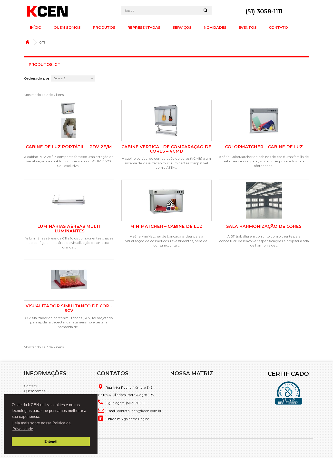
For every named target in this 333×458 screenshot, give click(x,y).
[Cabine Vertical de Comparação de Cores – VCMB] (166, 120)
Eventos (248, 27)
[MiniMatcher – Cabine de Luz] (166, 200)
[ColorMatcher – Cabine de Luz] (264, 120)
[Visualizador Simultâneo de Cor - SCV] (69, 280)
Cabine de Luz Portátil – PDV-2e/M (69, 147)
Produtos (104, 27)
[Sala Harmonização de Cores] (264, 200)
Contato (278, 27)
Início (35, 27)
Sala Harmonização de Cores (264, 226)
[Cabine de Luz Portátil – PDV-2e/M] (69, 120)
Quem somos (67, 27)
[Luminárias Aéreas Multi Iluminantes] (69, 200)
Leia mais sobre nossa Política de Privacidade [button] (41, 426)
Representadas (143, 27)
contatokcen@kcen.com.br (139, 411)
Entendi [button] (50, 441)
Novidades (215, 27)
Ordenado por (36, 78)
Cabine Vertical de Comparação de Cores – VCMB (166, 149)
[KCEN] (69, 11)
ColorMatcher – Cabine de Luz (264, 147)
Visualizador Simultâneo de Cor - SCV (69, 308)
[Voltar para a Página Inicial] (28, 42)
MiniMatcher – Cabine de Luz (166, 226)
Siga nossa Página (135, 419)
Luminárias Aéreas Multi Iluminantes (68, 228)
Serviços (182, 27)
